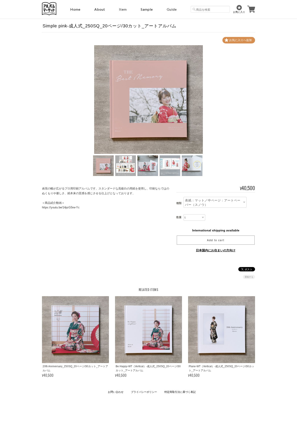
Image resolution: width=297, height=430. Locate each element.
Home (75, 9)
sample (147, 9)
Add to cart (215, 240)
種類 (179, 203)
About (99, 9)
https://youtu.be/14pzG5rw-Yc (61, 207)
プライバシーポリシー (144, 391)
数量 (179, 217)
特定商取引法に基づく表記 (180, 391)
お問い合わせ (115, 391)
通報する (249, 277)
